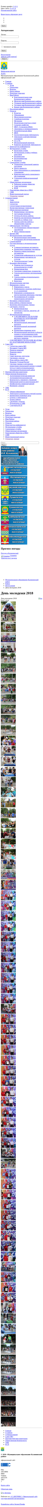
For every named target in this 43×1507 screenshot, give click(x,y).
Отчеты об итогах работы (23, 216)
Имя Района (14, 95)
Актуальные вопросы (22, 214)
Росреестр (18, 160)
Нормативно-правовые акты (25, 330)
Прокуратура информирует (20, 147)
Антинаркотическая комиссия (21, 378)
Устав (12, 85)
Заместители (14, 202)
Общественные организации (20, 182)
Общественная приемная (19, 210)
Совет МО (9, 344)
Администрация (11, 198)
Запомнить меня (10, 47)
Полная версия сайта (9, 10)
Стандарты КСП (16, 405)
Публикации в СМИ (17, 403)
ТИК (7, 388)
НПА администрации (22, 231)
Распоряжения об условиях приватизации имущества (24, 298)
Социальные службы (17, 162)
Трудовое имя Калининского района (27, 105)
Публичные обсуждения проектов (27, 239)
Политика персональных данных (22, 305)
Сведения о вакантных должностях (27, 271)
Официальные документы (19, 226)
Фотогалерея (10, 586)
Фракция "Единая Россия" (20, 362)
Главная (8, 81)
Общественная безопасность (16, 374)
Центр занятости (20, 168)
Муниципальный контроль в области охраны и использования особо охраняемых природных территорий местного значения (28, 335)
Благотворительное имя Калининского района (23, 98)
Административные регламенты (26, 247)
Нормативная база (21, 269)
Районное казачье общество (24, 184)
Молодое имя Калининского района (27, 101)
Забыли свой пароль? (9, 57)
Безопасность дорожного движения (23, 380)
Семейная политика (21, 119)
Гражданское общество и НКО (21, 190)
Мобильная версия (8, 71)
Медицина (18, 121)
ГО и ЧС (17, 141)
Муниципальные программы (21, 235)
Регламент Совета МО (18, 348)
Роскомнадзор (19, 156)
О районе (8, 83)
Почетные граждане (17, 93)
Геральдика (14, 87)
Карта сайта (5, 1485)
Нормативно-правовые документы (27, 249)
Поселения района (17, 109)
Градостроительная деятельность (26, 135)
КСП (7, 390)
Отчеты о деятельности (18, 397)
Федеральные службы (18, 149)
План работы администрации (21, 303)
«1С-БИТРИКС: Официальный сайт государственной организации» (19, 1497)
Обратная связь (6, 1489)
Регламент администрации (20, 301)
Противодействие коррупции (16, 372)
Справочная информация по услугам (28, 255)
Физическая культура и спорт (25, 123)
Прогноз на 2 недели (9, 558)
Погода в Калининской (9, 553)
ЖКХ (16, 133)
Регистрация (5, 55)
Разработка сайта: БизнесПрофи (13, 1504)
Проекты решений (17, 350)
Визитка (13, 89)
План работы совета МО (19, 360)
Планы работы (15, 399)
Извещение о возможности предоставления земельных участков (28, 294)
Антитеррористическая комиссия (22, 376)
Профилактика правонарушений (22, 384)
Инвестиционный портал (19, 194)
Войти (4, 26)
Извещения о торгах (17, 285)
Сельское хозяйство (21, 125)
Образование (19, 115)
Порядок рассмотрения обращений (27, 218)
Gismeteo (13, 556)
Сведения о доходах (17, 307)
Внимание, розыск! (17, 386)
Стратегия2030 (15, 241)
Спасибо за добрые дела (23, 220)
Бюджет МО (14, 233)
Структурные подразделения (20, 206)
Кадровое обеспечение (18, 263)
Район (7, 584)
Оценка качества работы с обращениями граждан (24, 223)
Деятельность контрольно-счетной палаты (25, 394)
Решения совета (16, 352)
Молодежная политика (22, 117)
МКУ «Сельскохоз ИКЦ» (23, 127)
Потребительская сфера (23, 131)
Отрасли (13, 111)
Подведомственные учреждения (22, 208)
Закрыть (4, 59)
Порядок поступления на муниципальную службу (23, 266)
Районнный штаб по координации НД (24, 382)
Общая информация (17, 392)
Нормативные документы (24, 212)
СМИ (12, 192)
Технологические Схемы (23, 261)
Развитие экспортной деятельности (27, 145)
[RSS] (40, 598)
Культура (17, 113)
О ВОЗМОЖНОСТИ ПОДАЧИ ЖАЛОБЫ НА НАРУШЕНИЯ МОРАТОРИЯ (26, 318)
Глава (12, 200)
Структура (14, 204)
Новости (13, 354)
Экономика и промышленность (26, 129)
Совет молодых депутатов (19, 356)
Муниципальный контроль (24, 143)
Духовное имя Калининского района (28, 103)
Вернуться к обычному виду (11, 14)
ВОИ (16, 188)
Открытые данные (17, 196)
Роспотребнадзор (20, 158)
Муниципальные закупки (19, 283)
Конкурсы (18, 281)
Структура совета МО (18, 346)
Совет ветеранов (20, 186)
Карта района (15, 91)
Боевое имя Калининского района (27, 107)
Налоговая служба (21, 150)
